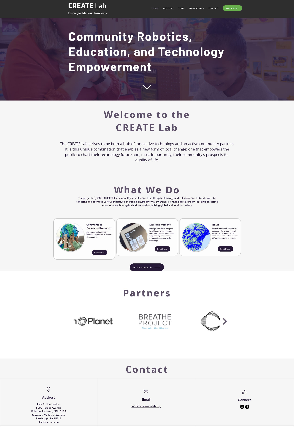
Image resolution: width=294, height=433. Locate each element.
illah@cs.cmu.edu (48, 422)
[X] (242, 407)
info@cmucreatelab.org (146, 406)
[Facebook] (247, 407)
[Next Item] (225, 321)
